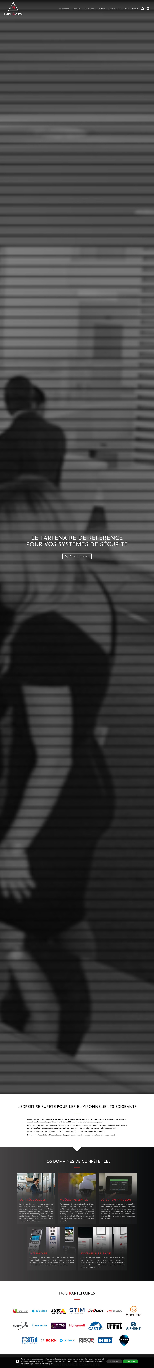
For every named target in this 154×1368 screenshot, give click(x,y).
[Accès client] (143, 8)
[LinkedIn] (148, 8)
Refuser (115, 1361)
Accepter (131, 1361)
